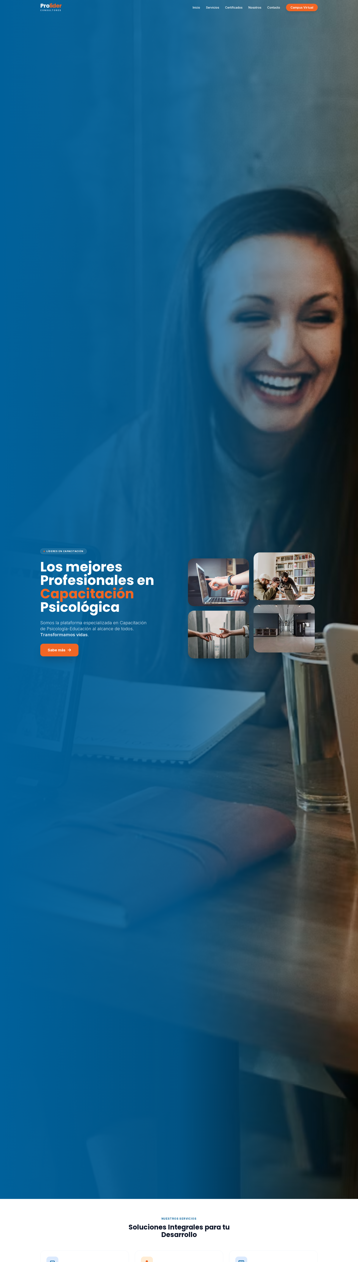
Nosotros (254, 7)
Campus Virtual (302, 7)
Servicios (212, 7)
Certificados (233, 7)
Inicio (196, 7)
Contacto (273, 7)
